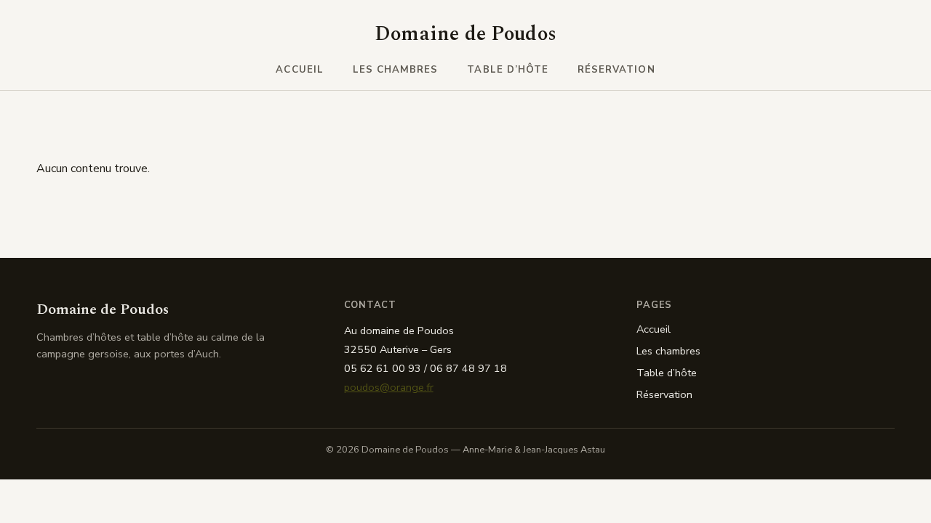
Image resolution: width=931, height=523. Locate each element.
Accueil (299, 69)
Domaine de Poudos (466, 34)
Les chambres (396, 69)
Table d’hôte (507, 69)
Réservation (616, 69)
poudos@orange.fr (388, 387)
